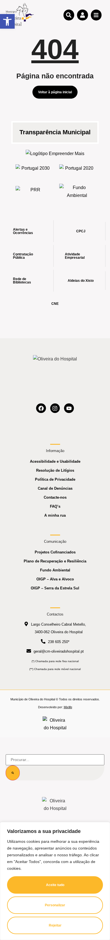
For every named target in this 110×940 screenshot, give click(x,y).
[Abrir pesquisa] (68, 15)
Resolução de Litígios (55, 470)
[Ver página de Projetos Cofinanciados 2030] (33, 169)
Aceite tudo (55, 885)
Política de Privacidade (55, 479)
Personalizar (55, 905)
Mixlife (68, 707)
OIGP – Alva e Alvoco (55, 579)
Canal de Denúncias (55, 488)
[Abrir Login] (82, 15)
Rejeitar (55, 925)
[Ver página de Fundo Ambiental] (76, 191)
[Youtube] (69, 408)
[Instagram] (55, 408)
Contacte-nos (55, 497)
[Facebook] (41, 408)
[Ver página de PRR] (33, 191)
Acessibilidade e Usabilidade (55, 461)
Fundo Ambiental (55, 570)
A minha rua (55, 515)
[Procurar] (13, 772)
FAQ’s (55, 506)
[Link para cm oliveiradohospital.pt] (20, 15)
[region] (55, 881)
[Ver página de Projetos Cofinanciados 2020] (76, 169)
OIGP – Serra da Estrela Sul (55, 588)
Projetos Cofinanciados (55, 552)
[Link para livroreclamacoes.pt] (55, 724)
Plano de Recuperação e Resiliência (55, 561)
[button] (7, 21)
